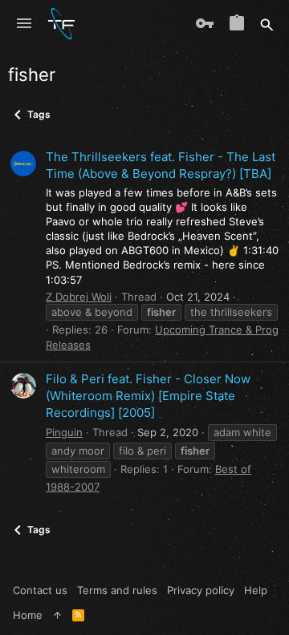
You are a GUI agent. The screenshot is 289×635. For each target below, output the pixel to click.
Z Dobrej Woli (79, 296)
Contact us (40, 590)
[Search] (267, 24)
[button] (24, 24)
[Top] (57, 615)
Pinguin (64, 432)
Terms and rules (117, 590)
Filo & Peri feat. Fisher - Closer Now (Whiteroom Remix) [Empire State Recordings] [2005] (148, 395)
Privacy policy (200, 590)
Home (28, 615)
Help (255, 590)
